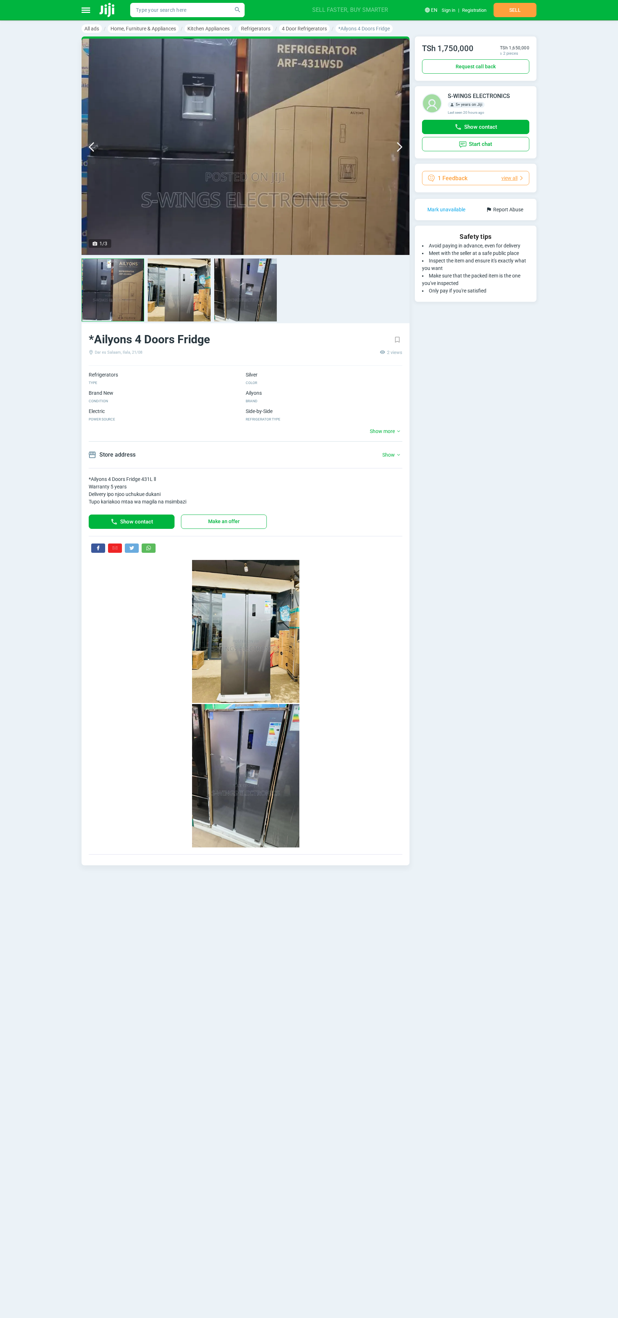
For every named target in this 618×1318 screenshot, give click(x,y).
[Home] (107, 10)
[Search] (237, 10)
